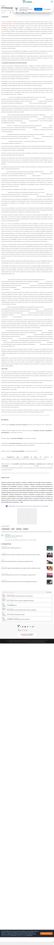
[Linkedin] (28, 626)
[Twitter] (23, 626)
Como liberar (38, 9)
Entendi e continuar (46, 933)
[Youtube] (25, 626)
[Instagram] (18, 626)
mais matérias (24, 539)
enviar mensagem (16, 539)
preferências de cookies (21, 935)
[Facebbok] (20, 626)
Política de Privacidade (6, 935)
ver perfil (8, 539)
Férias (9, 114)
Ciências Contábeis (12, 21)
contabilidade (4, 29)
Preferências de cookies (41, 642)
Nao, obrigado (47, 9)
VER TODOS (48, 592)
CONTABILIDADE (5, 529)
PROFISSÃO (18, 529)
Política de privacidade (32, 642)
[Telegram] (30, 627)
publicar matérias (33, 539)
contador (3, 23)
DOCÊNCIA (25, 529)
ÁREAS (12, 529)
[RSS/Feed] (34, 626)
